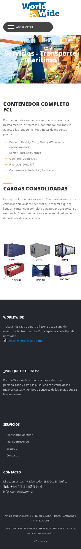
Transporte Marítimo (19, 435)
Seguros (11, 448)
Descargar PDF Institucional (25, 341)
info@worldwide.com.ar (18, 491)
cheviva (42, 541)
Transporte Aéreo (17, 442)
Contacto (12, 455)
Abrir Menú (24, 27)
